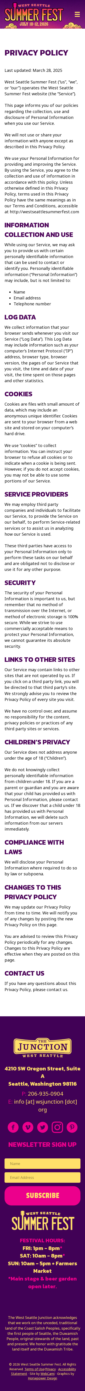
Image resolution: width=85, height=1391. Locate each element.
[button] (42, 1195)
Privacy (50, 1369)
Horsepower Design (42, 1378)
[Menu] (77, 14)
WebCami (48, 1373)
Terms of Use (34, 1369)
